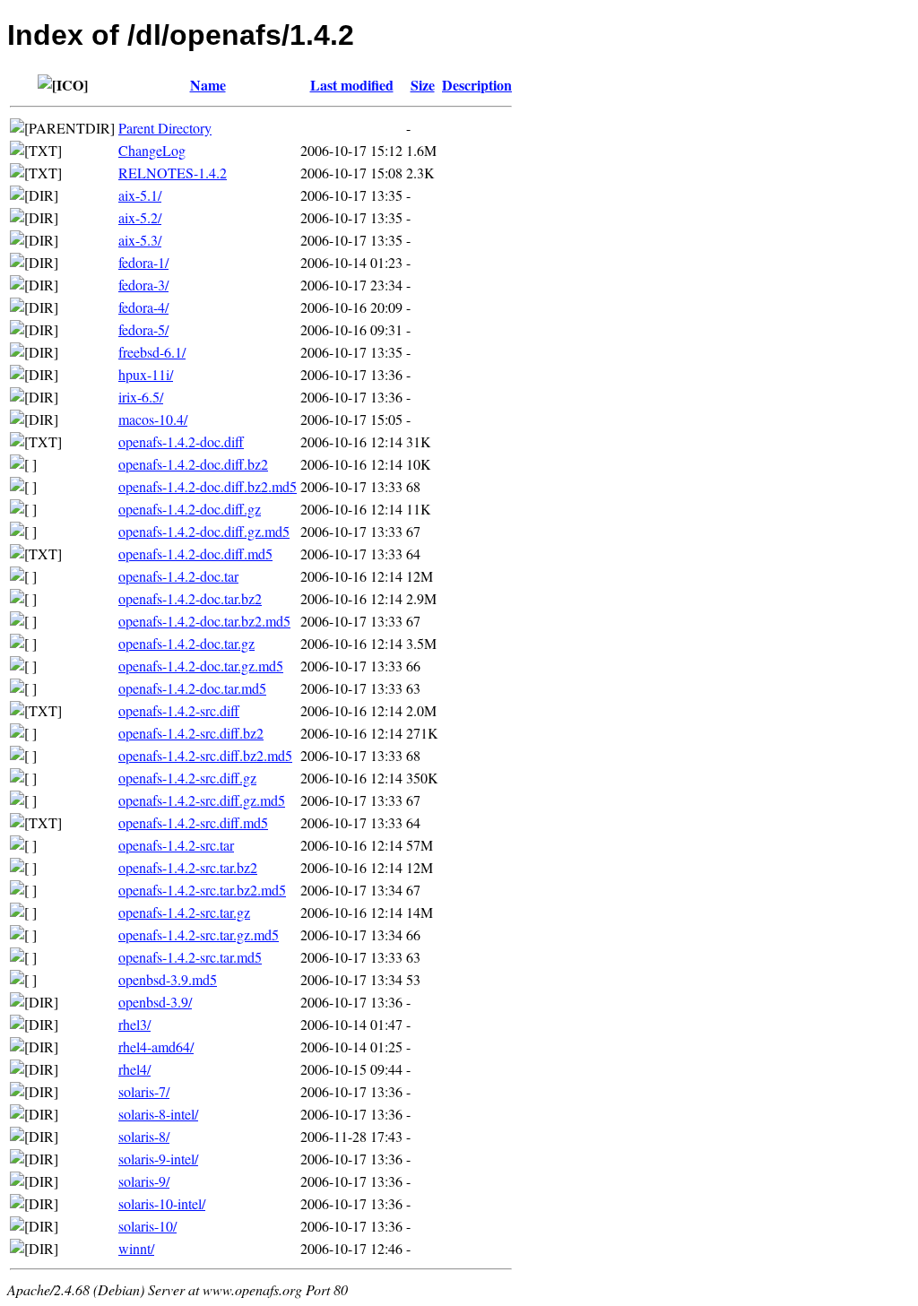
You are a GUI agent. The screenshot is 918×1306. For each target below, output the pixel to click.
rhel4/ (134, 1069)
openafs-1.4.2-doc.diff (181, 441)
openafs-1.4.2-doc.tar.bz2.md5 (204, 620)
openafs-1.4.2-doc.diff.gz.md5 (204, 531)
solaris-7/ (143, 1091)
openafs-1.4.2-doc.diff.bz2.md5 (207, 486)
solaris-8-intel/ (158, 1113)
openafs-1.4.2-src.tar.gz (184, 912)
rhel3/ (134, 1024)
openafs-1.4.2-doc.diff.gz (189, 508)
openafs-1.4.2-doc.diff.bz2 (193, 463)
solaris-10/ (147, 1225)
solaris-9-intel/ (158, 1158)
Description (477, 84)
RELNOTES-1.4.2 (172, 172)
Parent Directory (165, 127)
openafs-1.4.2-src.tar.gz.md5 (198, 934)
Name (208, 84)
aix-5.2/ (139, 217)
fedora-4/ (143, 307)
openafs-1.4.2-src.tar (176, 844)
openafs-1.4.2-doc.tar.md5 (192, 688)
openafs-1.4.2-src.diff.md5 (193, 822)
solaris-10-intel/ (161, 1203)
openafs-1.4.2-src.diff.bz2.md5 (205, 755)
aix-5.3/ (139, 239)
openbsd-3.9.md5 (167, 979)
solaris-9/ (143, 1181)
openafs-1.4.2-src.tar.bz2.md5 (202, 889)
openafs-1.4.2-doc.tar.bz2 (190, 598)
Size (423, 84)
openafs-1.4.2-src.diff (178, 710)
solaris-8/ (143, 1136)
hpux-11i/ (145, 374)
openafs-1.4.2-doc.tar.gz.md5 (200, 665)
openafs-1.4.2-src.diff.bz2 (191, 732)
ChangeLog (152, 150)
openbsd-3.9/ (155, 1001)
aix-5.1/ (139, 195)
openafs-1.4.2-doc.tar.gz (186, 643)
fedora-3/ (143, 284)
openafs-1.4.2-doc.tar (178, 576)
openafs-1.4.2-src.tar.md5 (190, 956)
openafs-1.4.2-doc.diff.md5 (195, 553)
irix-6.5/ (140, 396)
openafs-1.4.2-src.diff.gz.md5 (201, 800)
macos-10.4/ (152, 419)
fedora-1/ (143, 262)
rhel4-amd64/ (156, 1046)
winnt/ (136, 1248)
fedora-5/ (143, 329)
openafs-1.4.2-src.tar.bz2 (187, 867)
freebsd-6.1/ (152, 351)
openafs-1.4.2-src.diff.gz (187, 777)
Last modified (352, 84)
